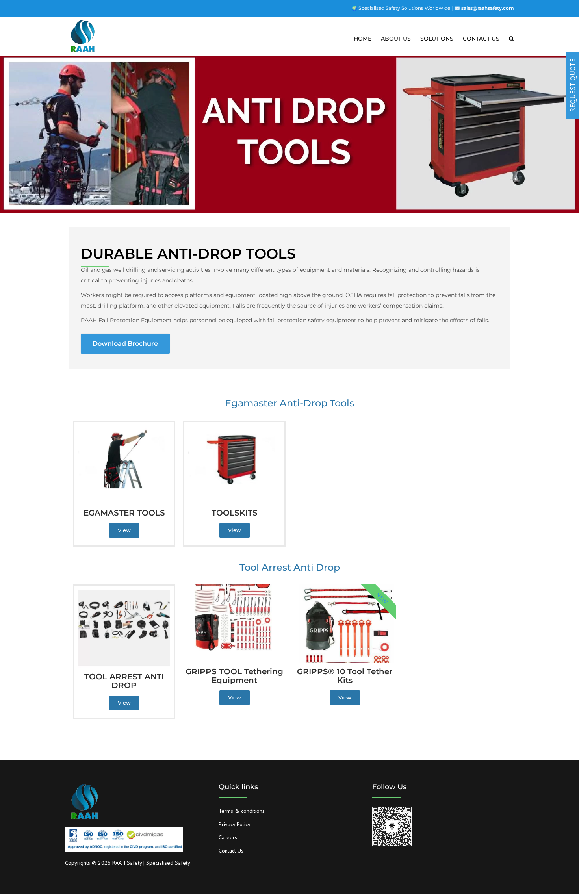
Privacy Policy (235, 824)
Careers (228, 837)
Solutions (436, 38)
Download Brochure (125, 343)
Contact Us (231, 850)
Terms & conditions (242, 810)
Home (362, 38)
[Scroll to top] (537, 851)
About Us (396, 38)
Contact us (481, 38)
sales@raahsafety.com (487, 8)
